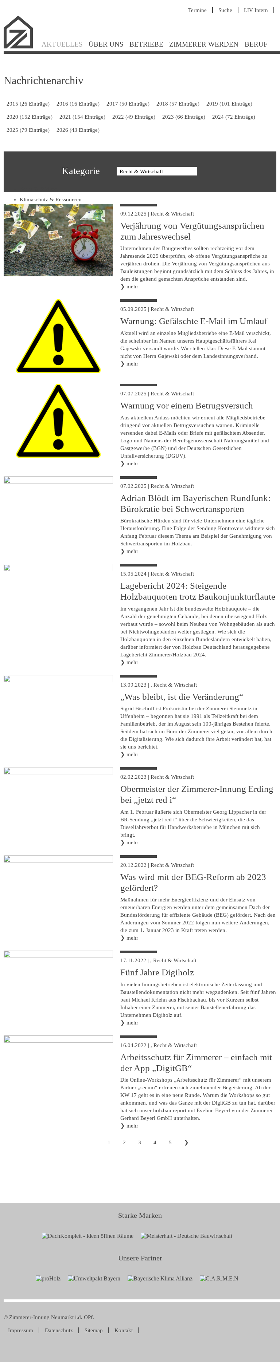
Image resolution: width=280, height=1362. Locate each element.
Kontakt (123, 1330)
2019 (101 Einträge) (229, 104)
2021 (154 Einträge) (82, 117)
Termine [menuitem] (197, 10)
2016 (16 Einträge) (78, 104)
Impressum (20, 1330)
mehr (132, 286)
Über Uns (106, 44)
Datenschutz (59, 1330)
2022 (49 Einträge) (133, 117)
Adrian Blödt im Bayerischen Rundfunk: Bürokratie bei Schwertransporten (195, 503)
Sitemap (94, 1330)
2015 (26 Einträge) (28, 104)
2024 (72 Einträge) (233, 117)
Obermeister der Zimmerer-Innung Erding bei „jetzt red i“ (196, 794)
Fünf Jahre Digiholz (157, 972)
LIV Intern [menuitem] (256, 10)
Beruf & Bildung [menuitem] (39, 189)
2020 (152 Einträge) (29, 117)
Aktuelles (62, 44)
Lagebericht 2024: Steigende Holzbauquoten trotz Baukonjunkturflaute (197, 591)
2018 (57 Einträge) (177, 104)
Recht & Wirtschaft (172, 214)
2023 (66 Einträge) (183, 117)
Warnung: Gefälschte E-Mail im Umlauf (193, 321)
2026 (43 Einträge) (78, 130)
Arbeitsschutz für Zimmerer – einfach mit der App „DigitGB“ (196, 1062)
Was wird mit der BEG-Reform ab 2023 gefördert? (193, 882)
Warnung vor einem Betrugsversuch (186, 405)
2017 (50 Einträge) (127, 104)
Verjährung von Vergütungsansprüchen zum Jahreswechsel (192, 231)
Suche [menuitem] (225, 10)
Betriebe (146, 44)
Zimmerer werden (203, 44)
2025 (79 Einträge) (28, 130)
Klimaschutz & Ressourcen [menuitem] (51, 199)
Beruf (256, 44)
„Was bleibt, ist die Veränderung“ (181, 697)
